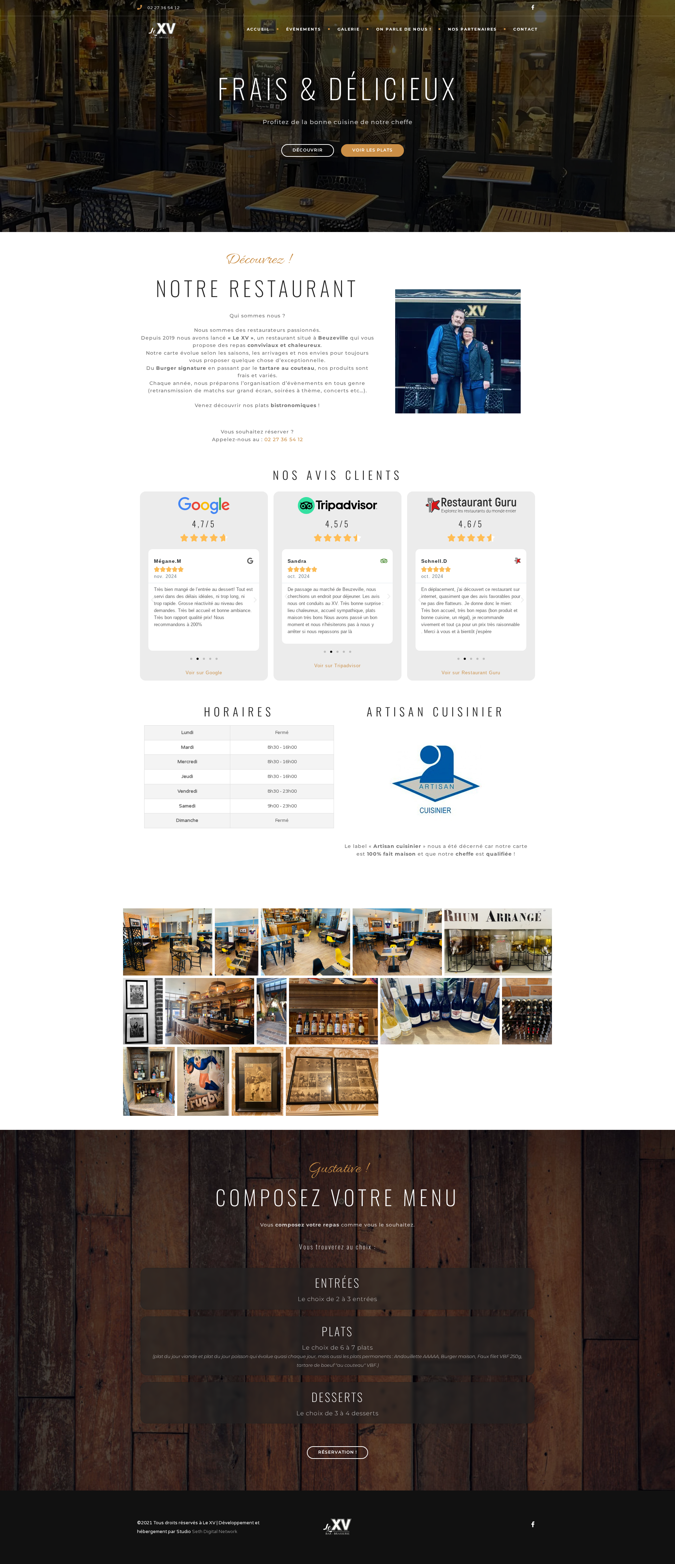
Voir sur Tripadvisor (337, 665)
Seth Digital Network (214, 1531)
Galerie (349, 29)
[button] (152, 600)
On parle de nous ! (403, 29)
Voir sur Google (204, 672)
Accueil (258, 29)
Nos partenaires (472, 29)
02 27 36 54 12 (163, 7)
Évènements (303, 29)
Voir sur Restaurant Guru (471, 672)
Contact (525, 29)
